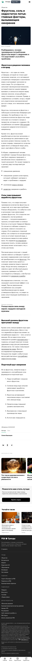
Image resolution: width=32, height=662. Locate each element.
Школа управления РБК (8, 617)
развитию (7, 189)
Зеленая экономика (7, 304)
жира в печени (17, 184)
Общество (4, 7)
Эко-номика (4, 572)
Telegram (4, 589)
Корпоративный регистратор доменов (12, 605)
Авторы (3, 430)
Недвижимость (5, 532)
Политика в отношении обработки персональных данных (13, 650)
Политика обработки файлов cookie (10, 653)
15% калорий (25, 124)
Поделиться (26, 660)
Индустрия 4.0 (5, 565)
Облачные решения (7, 603)
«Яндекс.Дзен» (5, 597)
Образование (5, 567)
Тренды (7, 1)
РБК (3, 539)
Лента (10, 660)
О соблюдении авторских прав (8, 648)
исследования (21, 240)
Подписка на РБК (6, 581)
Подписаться (17, 660)
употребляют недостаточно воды (14, 357)
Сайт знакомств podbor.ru (8, 613)
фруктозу (23, 259)
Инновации (4, 569)
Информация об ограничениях (8, 646)
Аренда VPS (4, 608)
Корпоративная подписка (8, 583)
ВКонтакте (4, 592)
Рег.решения (5, 610)
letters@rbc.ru (24, 639)
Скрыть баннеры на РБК (8, 578)
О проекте (4, 549)
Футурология (5, 560)
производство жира (8, 349)
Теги (8, 430)
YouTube (3, 594)
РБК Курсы (4, 615)
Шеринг (3, 562)
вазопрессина (22, 339)
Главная (5, 660)
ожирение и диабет (18, 276)
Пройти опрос (16, 500)
